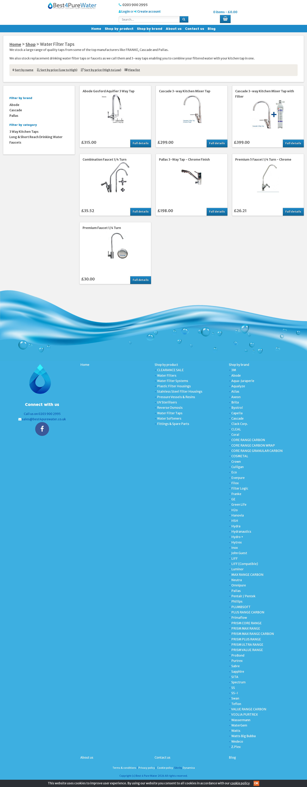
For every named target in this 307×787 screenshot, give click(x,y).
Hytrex (236, 542)
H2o (234, 510)
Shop (31, 44)
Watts (235, 731)
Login (125, 11)
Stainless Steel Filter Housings (179, 392)
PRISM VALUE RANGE (247, 650)
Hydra (235, 526)
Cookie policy (165, 767)
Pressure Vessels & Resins (176, 397)
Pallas (13, 116)
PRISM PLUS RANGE (246, 639)
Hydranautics (241, 532)
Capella (237, 413)
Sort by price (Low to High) (58, 70)
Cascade (15, 110)
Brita (235, 402)
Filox (235, 483)
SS (233, 688)
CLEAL (236, 429)
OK (256, 783)
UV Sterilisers (167, 402)
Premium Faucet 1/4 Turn (102, 228)
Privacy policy (146, 767)
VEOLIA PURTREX (244, 715)
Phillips (237, 601)
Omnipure (238, 585)
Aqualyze (238, 386)
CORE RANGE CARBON (248, 440)
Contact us (194, 29)
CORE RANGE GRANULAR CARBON (257, 451)
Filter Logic (239, 488)
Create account (149, 11)
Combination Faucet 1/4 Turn (104, 160)
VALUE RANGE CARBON (248, 709)
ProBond (237, 655)
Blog (212, 29)
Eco (234, 472)
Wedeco (237, 742)
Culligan (237, 467)
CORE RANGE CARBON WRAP (253, 445)
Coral (235, 435)
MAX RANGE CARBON (247, 575)
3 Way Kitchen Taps (24, 132)
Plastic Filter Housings (174, 386)
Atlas (235, 392)
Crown (236, 462)
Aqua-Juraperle (242, 381)
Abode (14, 105)
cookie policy (240, 783)
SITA (234, 677)
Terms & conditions (124, 767)
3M (233, 370)
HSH (234, 521)
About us (174, 29)
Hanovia (237, 515)
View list (134, 70)
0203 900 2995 (135, 5)
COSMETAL (239, 456)
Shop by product (119, 29)
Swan (235, 698)
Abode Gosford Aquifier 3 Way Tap (108, 91)
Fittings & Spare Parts (173, 424)
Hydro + (237, 537)
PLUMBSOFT (241, 607)
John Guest (239, 553)
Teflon (236, 704)
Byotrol (237, 408)
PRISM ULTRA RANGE (247, 645)
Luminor (237, 569)
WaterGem (239, 725)
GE (233, 499)
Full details (141, 143)
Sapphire (237, 672)
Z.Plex (236, 747)
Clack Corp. (239, 424)
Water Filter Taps (169, 413)
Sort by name (24, 70)
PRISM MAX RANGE (245, 628)
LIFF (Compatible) (244, 564)
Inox (234, 548)
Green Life (238, 505)
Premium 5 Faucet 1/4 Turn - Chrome (263, 160)
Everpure (238, 478)
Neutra (236, 580)
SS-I (234, 693)
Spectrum (238, 682)
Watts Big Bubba (243, 736)
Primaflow (239, 618)
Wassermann (240, 720)
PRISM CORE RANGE (246, 623)
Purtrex (237, 661)
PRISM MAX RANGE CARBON (252, 634)
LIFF (234, 559)
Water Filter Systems (172, 381)
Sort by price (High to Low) (102, 70)
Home (96, 29)
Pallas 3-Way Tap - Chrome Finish (184, 160)
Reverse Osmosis (170, 408)
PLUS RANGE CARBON (247, 612)
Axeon (236, 397)
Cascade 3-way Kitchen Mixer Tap (184, 91)
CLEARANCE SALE (170, 370)
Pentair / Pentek (243, 596)
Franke (236, 494)
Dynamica (189, 767)
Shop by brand (149, 29)
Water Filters (166, 376)
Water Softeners (169, 418)
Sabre (235, 666)
